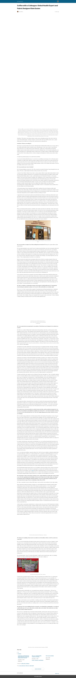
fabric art (27, 665)
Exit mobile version (38, 676)
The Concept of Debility (50, 655)
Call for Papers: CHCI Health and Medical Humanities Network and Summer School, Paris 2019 (23, 656)
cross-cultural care (22, 665)
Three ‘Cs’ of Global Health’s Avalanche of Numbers (36, 656)
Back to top (57, 673)
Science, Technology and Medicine (37, 660)
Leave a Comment (38, 668)
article (33, 470)
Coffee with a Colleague (25, 663)
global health (31, 665)
